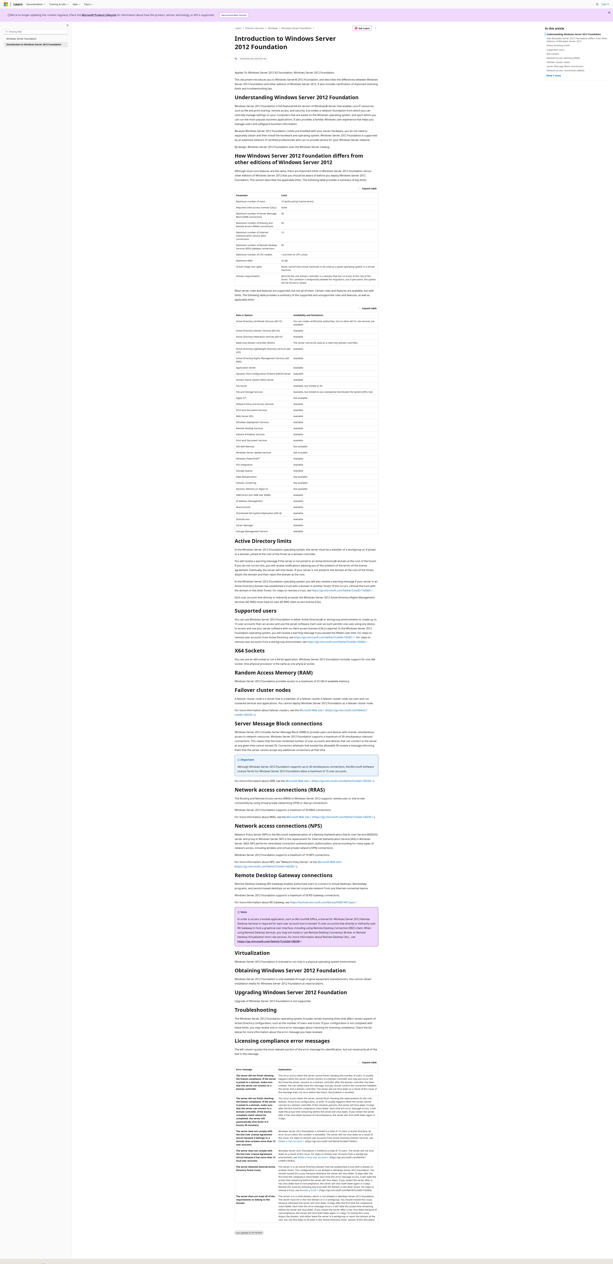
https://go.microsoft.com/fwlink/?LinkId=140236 (264, 866)
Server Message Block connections (565, 66)
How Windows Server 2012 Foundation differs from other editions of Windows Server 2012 (577, 40)
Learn (238, 28)
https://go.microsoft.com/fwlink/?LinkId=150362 (336, 642)
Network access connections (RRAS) (565, 70)
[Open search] (597, 4)
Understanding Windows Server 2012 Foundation (574, 34)
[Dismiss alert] (609, 12)
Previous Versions (254, 28)
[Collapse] (67, 25)
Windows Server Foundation (297, 28)
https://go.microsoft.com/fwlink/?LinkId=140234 (341, 781)
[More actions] (375, 28)
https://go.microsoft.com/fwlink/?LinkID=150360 (341, 590)
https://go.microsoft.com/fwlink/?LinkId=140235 (342, 817)
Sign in (605, 4)
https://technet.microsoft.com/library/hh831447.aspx (322, 902)
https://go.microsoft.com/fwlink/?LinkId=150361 (323, 637)
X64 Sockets (553, 53)
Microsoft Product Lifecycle (99, 15)
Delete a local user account (312, 1157)
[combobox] (36, 31)
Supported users (555, 49)
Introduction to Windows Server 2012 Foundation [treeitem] (33, 44)
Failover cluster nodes (558, 62)
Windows (273, 28)
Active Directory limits (558, 45)
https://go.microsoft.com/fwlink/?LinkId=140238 (268, 941)
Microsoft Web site (310, 710)
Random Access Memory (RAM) (563, 58)
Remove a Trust (308, 1190)
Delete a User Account (290, 1141)
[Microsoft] (6, 4)
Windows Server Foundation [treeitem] (21, 38)
